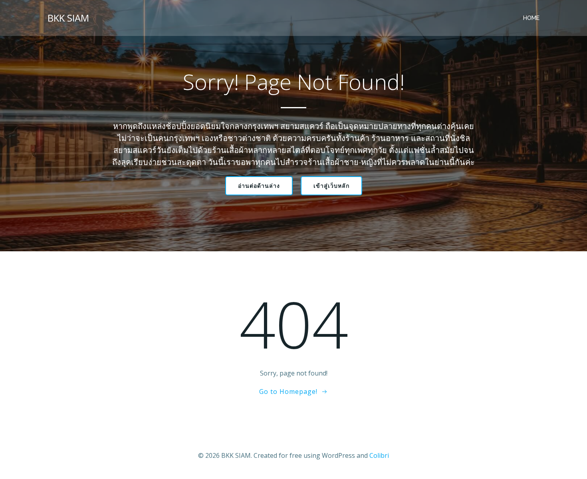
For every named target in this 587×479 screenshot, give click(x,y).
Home (531, 18)
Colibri (379, 455)
